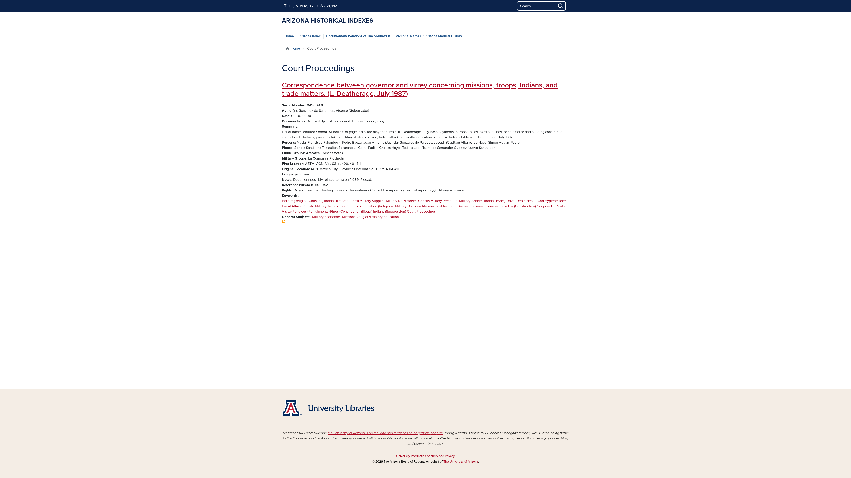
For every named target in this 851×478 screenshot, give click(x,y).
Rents (560, 206)
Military (318, 217)
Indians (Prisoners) (484, 206)
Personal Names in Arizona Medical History (429, 36)
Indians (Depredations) (341, 201)
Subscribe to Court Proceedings (283, 221)
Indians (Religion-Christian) (302, 201)
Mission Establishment (439, 206)
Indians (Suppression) (389, 211)
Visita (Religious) (295, 211)
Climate (308, 206)
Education (391, 217)
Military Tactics (326, 206)
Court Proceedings (421, 211)
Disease (463, 206)
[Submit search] (561, 6)
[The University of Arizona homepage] (311, 6)
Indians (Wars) (494, 201)
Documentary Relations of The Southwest (358, 36)
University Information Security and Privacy (425, 456)
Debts (520, 201)
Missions (348, 217)
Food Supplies (350, 206)
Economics (332, 217)
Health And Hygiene (542, 201)
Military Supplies (372, 201)
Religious (363, 217)
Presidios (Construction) (517, 206)
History (377, 217)
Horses (412, 201)
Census (424, 201)
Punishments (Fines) (324, 211)
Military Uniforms (408, 206)
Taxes (563, 201)
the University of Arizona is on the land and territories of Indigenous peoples (385, 433)
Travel (510, 201)
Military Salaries (471, 201)
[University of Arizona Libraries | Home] (328, 408)
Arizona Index (310, 36)
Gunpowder (546, 206)
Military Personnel (444, 201)
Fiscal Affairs (291, 206)
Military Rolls (396, 201)
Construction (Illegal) (356, 211)
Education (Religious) (378, 206)
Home (289, 36)
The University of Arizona (460, 461)
